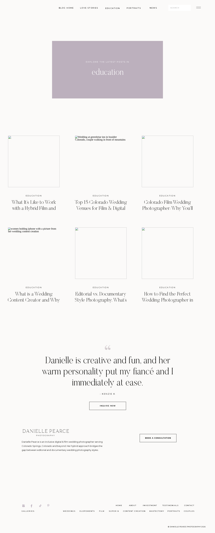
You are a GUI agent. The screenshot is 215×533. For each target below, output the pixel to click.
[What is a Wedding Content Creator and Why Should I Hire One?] (34, 253)
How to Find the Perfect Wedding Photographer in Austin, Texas (167, 300)
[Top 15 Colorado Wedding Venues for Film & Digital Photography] (101, 161)
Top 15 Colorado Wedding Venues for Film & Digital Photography (101, 208)
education (34, 195)
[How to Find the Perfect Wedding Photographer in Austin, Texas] (167, 253)
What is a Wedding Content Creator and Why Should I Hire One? (34, 300)
